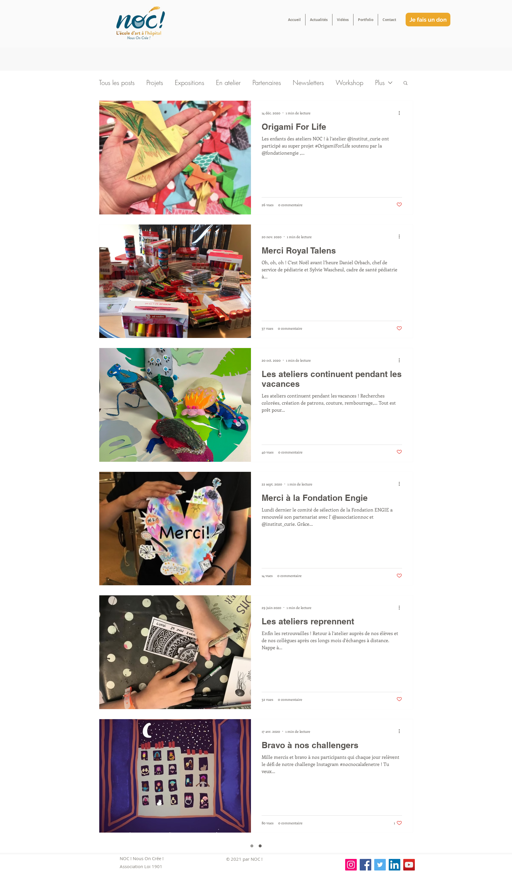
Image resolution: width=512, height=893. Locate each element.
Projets (154, 83)
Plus (380, 83)
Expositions (189, 83)
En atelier (228, 83)
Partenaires (266, 83)
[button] (405, 83)
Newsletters (308, 83)
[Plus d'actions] (401, 112)
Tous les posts (117, 83)
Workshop (349, 83)
